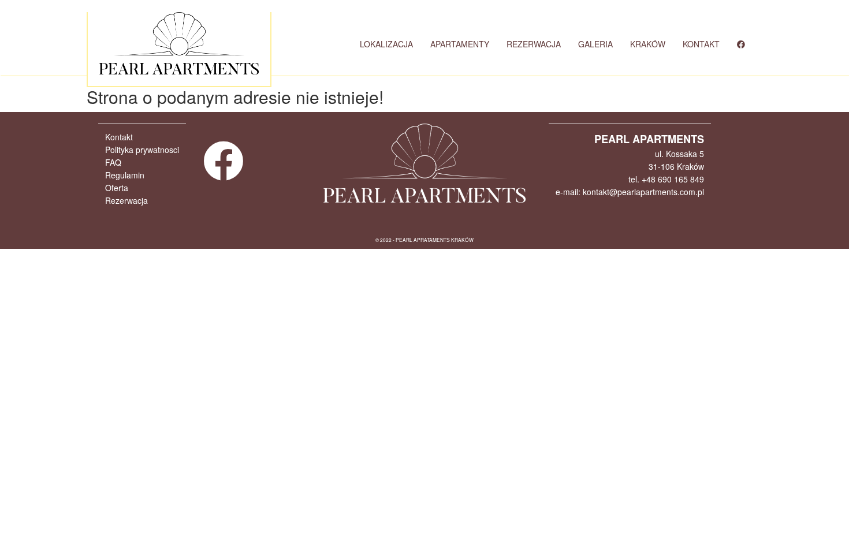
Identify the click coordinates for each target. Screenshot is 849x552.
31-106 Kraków (676, 166)
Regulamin (124, 175)
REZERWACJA (534, 44)
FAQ (113, 162)
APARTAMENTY (459, 44)
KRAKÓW (647, 44)
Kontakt (119, 137)
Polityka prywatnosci (142, 149)
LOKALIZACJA (386, 44)
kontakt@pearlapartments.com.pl (643, 191)
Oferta (116, 187)
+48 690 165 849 (673, 179)
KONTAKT (701, 44)
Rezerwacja (126, 200)
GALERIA (595, 44)
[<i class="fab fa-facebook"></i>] (741, 43)
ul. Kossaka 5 (679, 153)
